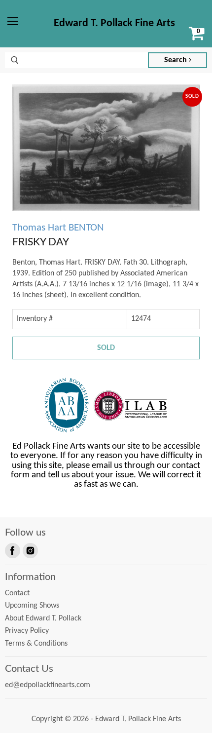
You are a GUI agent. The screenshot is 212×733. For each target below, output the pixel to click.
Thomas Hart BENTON (58, 228)
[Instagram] (29, 550)
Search (176, 60)
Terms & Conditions (36, 644)
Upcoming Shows (32, 606)
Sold (106, 348)
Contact (17, 593)
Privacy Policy (27, 631)
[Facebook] (12, 550)
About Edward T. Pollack (43, 618)
